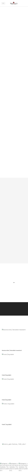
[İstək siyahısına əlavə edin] (24, 331)
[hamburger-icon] (3, 3)
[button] (4, 467)
